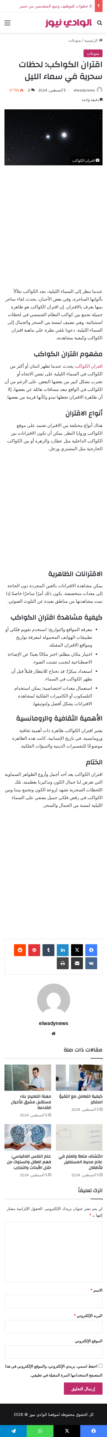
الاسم (96, 1290)
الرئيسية (91, 40)
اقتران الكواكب (89, 366)
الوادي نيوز (38, 1414)
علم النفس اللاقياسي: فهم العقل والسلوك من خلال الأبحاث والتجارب (29, 1162)
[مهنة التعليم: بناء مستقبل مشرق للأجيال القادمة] (27, 1078)
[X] (77, 950)
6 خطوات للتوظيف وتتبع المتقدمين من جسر (55, 6)
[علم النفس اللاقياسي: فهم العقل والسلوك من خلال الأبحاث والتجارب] (27, 1137)
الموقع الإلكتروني (89, 1340)
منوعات (74, 40)
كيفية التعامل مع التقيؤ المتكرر (81, 1099)
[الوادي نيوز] (68, 22)
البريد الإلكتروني (88, 1315)
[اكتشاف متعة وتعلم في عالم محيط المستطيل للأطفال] (79, 1137)
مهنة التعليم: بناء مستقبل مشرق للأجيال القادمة (31, 1102)
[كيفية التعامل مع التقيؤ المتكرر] (79, 1078)
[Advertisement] (53, 225)
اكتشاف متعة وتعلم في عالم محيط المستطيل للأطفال (81, 1162)
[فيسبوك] (91, 950)
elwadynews (84, 90)
